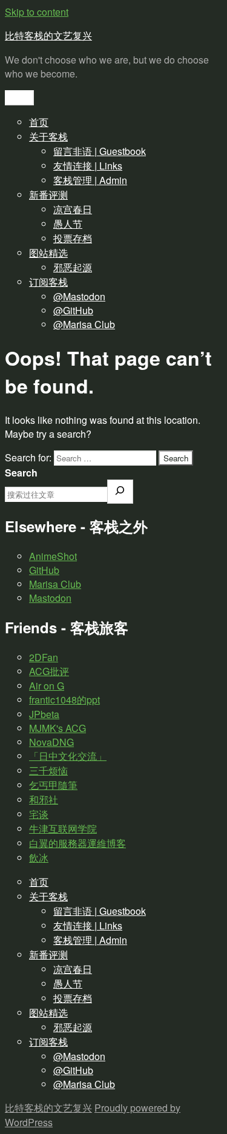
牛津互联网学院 (63, 829)
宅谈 (38, 814)
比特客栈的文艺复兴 (48, 35)
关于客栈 (48, 136)
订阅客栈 (48, 282)
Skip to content (36, 12)
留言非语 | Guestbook (99, 151)
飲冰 (38, 858)
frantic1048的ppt (64, 700)
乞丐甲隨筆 (53, 785)
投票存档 (72, 238)
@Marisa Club (84, 324)
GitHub (44, 570)
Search (21, 473)
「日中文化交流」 (68, 756)
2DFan (43, 657)
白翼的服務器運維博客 (77, 843)
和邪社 (43, 799)
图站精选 (48, 253)
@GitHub (73, 310)
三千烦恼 (48, 770)
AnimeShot (53, 556)
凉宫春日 (72, 209)
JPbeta (44, 714)
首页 (38, 122)
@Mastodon (79, 296)
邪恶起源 (72, 267)
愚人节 (67, 224)
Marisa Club (55, 584)
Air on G (46, 686)
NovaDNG (51, 742)
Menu (19, 98)
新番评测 (48, 195)
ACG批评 (49, 671)
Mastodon (50, 598)
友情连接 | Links (87, 166)
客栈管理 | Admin (90, 180)
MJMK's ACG (57, 728)
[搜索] (120, 492)
